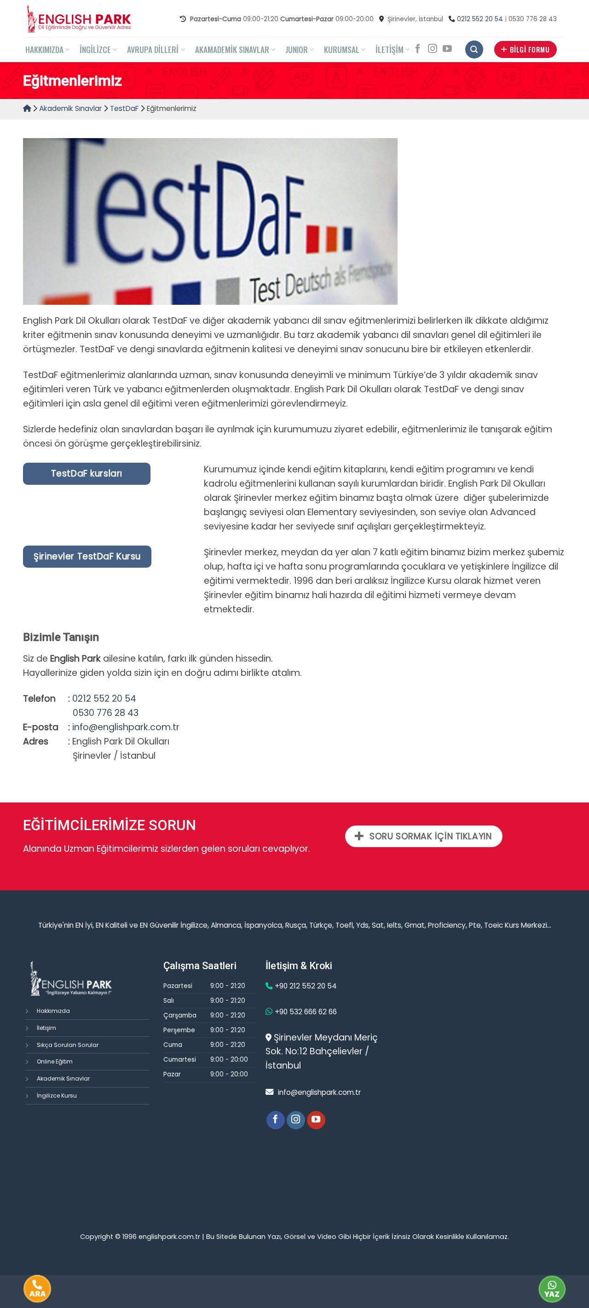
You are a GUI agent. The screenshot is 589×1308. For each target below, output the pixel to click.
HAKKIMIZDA (44, 49)
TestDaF (124, 108)
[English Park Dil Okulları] (78, 18)
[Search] (474, 49)
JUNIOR (296, 49)
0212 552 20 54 (480, 19)
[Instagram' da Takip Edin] (432, 49)
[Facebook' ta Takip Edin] (417, 49)
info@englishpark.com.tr (125, 727)
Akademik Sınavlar (70, 108)
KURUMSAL (341, 49)
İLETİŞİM (389, 49)
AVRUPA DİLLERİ (153, 49)
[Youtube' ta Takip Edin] (447, 49)
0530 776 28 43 (106, 713)
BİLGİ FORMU (529, 49)
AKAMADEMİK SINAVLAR (232, 49)
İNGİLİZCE (95, 49)
